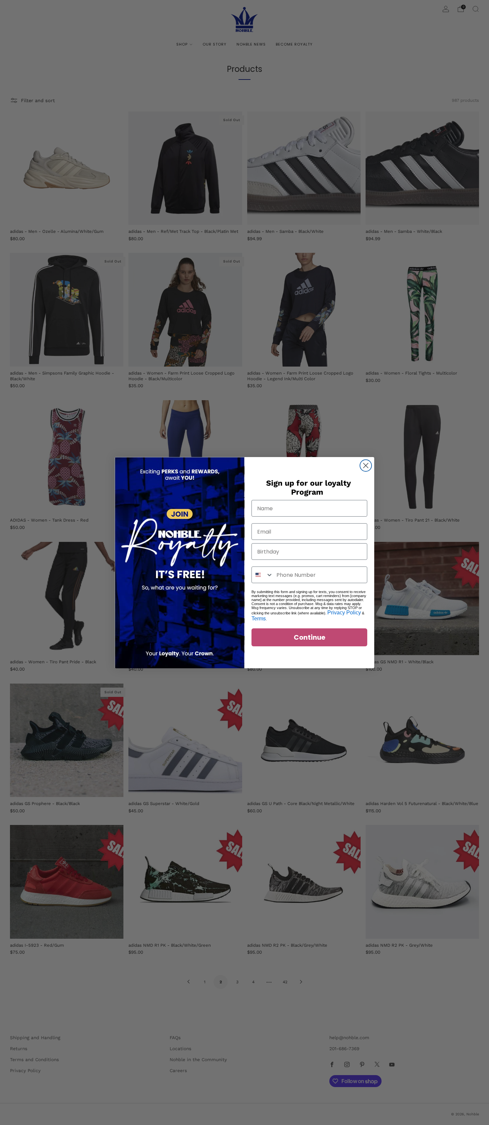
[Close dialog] (366, 465)
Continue (309, 637)
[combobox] (262, 575)
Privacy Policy (344, 612)
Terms (258, 618)
